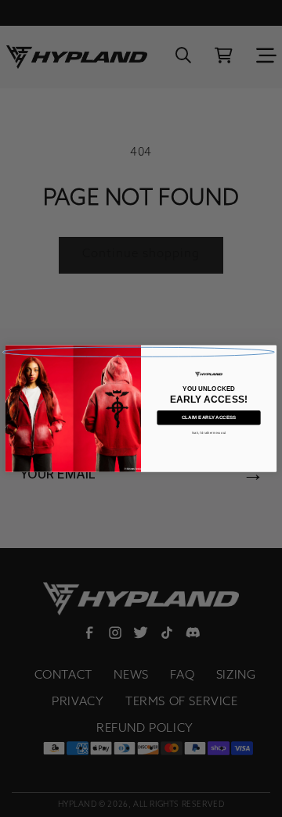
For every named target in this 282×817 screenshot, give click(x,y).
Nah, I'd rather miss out (209, 433)
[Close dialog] (138, 352)
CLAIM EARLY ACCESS (209, 418)
